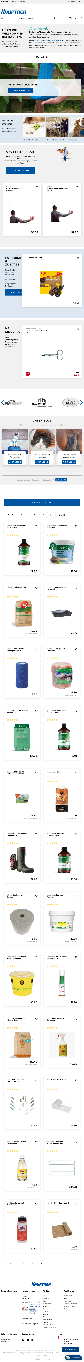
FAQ (44, 1296)
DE (81, 2)
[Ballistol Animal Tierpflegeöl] (22, 1168)
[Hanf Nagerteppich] (58, 1206)
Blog (44, 1301)
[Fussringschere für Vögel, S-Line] (52, 355)
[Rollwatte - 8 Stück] (58, 1083)
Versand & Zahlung (70, 1306)
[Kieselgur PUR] (18, 590)
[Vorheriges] (1, 88)
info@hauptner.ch (41, 43)
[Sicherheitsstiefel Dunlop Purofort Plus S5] (22, 860)
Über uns (46, 1298)
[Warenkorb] (80, 18)
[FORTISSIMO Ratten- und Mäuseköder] (22, 798)
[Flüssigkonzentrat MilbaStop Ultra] (22, 1229)
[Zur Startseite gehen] (15, 11)
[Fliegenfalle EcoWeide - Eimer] (22, 983)
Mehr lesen (15, 462)
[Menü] (3, 18)
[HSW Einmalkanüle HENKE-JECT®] (22, 1106)
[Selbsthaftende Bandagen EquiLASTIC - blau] (22, 675)
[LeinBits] (58, 775)
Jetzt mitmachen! (70, 1349)
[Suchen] (55, 18)
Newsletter (46, 1306)
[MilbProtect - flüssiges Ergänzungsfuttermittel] (62, 860)
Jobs (44, 1317)
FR (79, 2)
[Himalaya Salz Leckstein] (62, 675)
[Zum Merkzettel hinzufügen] (37, 187)
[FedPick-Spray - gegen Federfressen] (62, 983)
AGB (65, 1298)
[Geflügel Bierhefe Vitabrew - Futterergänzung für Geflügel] (62, 552)
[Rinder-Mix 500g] (37, 261)
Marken (45, 1314)
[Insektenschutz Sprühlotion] (62, 1045)
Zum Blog (61, 480)
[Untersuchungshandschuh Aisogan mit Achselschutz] (62, 213)
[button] (2, 402)
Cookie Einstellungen (50, 1327)
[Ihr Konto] (75, 18)
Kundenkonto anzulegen (53, 40)
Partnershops (47, 1303)
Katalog (45, 1311)
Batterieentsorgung (70, 1309)
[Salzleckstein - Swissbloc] (22, 921)
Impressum (67, 1301)
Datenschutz (68, 1296)
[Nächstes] (82, 88)
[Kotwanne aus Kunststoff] (62, 614)
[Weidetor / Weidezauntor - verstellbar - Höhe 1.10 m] (62, 1168)
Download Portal (48, 1325)
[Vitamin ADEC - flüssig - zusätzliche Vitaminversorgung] (62, 737)
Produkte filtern (42, 502)
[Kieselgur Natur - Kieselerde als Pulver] (22, 1045)
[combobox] (33, 18)
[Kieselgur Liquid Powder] (62, 921)
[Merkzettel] (70, 18)
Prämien (45, 1322)
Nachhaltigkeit (47, 1319)
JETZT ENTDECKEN (20, 171)
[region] (42, 212)
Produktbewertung (49, 1309)
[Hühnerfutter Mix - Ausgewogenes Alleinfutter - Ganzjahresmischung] (22, 737)
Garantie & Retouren (70, 1303)
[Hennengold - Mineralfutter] (22, 552)
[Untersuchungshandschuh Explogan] (22, 213)
